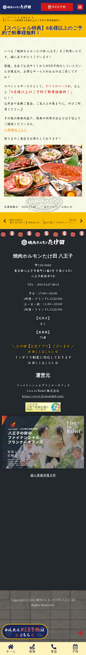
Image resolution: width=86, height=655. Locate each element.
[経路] (32, 646)
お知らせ (25, 17)
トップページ (9, 17)
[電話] (53, 646)
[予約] (75, 646)
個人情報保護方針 (43, 475)
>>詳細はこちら (15, 129)
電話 (54, 651)
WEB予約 (58, 7)
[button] (80, 7)
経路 (32, 651)
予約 (75, 651)
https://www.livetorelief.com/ (43, 396)
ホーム (11, 651)
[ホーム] (10, 646)
